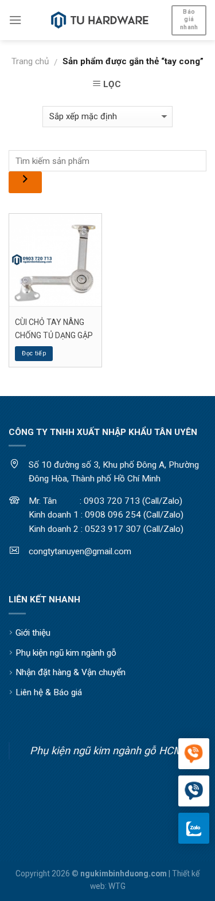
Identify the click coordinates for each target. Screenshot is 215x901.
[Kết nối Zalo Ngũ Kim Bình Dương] (193, 828)
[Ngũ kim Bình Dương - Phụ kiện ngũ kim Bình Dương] (99, 20)
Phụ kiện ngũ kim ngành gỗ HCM (106, 751)
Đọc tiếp (34, 353)
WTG (117, 886)
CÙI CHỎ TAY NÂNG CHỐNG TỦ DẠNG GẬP (54, 328)
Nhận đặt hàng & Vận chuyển (70, 672)
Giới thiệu (32, 633)
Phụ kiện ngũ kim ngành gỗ (65, 653)
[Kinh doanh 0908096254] (193, 754)
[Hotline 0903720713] (193, 791)
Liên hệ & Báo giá (48, 692)
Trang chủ (30, 61)
